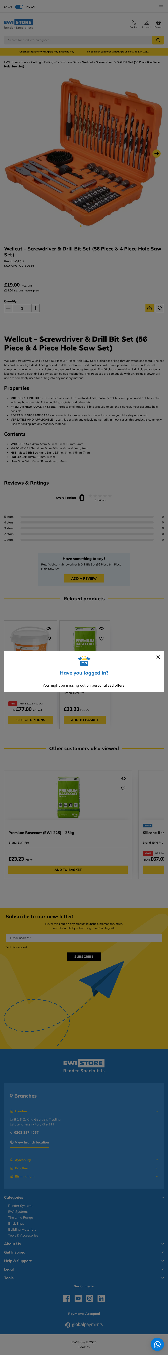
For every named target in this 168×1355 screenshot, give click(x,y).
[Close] (158, 657)
